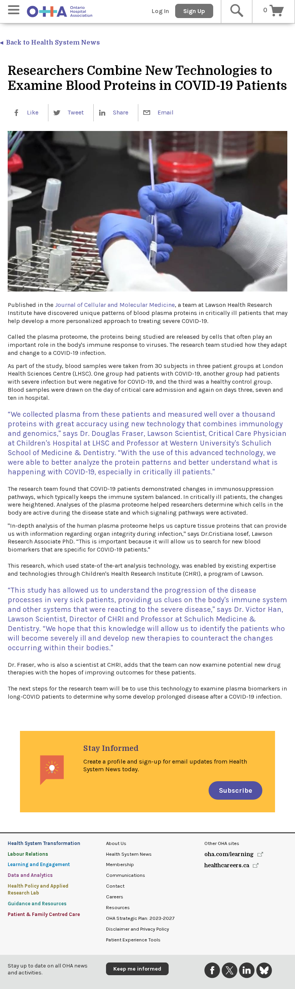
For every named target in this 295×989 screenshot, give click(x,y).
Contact (115, 886)
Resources (118, 907)
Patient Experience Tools (133, 940)
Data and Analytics (30, 875)
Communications (125, 875)
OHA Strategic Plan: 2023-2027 (140, 918)
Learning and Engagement (39, 864)
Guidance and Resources (37, 903)
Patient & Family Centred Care (44, 914)
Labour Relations (28, 854)
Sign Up (194, 11)
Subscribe (235, 790)
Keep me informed (137, 969)
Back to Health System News (53, 42)
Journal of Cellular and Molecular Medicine (115, 304)
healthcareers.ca (226, 865)
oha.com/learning (229, 854)
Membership (120, 864)
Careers (114, 897)
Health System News (129, 854)
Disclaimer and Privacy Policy (137, 929)
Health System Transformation (44, 843)
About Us (116, 843)
